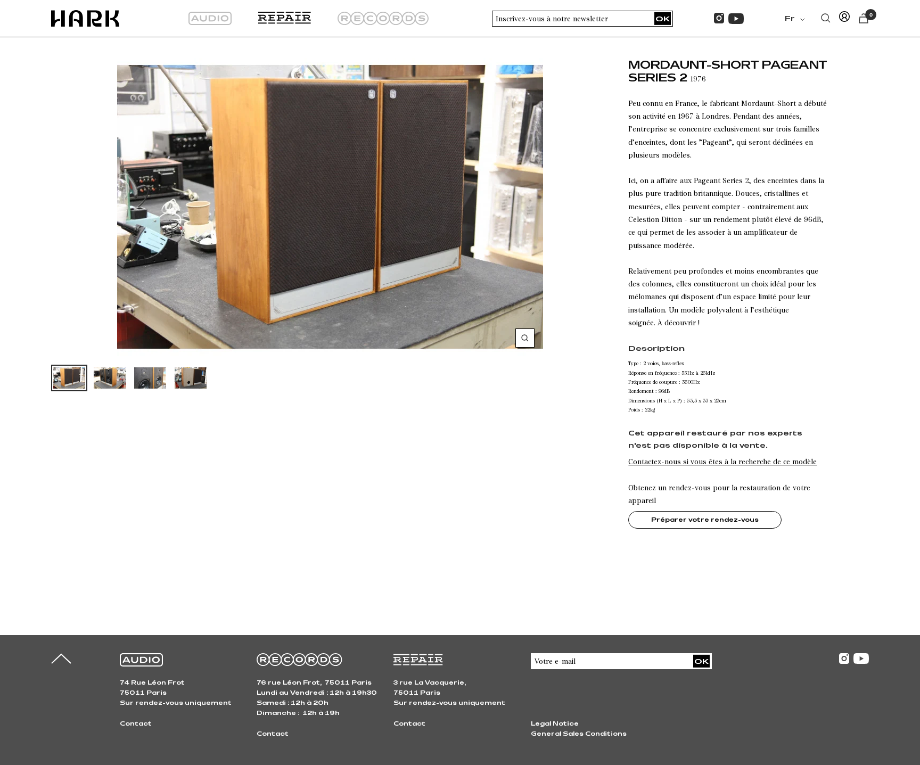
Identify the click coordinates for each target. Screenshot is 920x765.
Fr (790, 18)
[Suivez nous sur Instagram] (719, 18)
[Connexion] (844, 18)
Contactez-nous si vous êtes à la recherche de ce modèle (722, 461)
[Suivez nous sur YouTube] (736, 18)
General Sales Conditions (579, 733)
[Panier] (863, 18)
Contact (136, 723)
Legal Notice (555, 723)
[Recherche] (826, 18)
